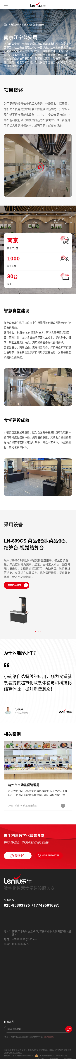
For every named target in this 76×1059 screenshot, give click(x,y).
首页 (6, 24)
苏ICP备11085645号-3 (22, 1055)
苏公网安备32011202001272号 (53, 1055)
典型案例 (15, 24)
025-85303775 (51, 855)
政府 (24, 24)
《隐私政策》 (49, 1037)
